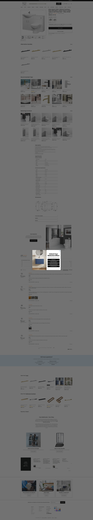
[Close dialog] (59, 251)
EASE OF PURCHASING (53, 261)
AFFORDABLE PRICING (53, 266)
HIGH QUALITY (53, 259)
